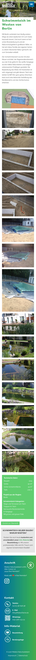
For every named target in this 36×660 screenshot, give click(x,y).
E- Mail (15, 610)
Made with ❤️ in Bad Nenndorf (15, 575)
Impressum (12, 656)
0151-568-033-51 (18, 620)
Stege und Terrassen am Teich (15, 504)
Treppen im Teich (10, 506)
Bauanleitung (17, 633)
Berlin (6, 497)
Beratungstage (18, 640)
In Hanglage (8, 512)
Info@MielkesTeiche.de (20, 613)
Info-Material (24, 540)
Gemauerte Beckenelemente (14, 509)
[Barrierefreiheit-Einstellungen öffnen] (30, 565)
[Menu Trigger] (31, 4)
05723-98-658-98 (18, 606)
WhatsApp (16, 617)
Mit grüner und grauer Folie (14, 514)
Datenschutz (23, 656)
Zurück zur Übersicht (10, 523)
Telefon (15, 603)
